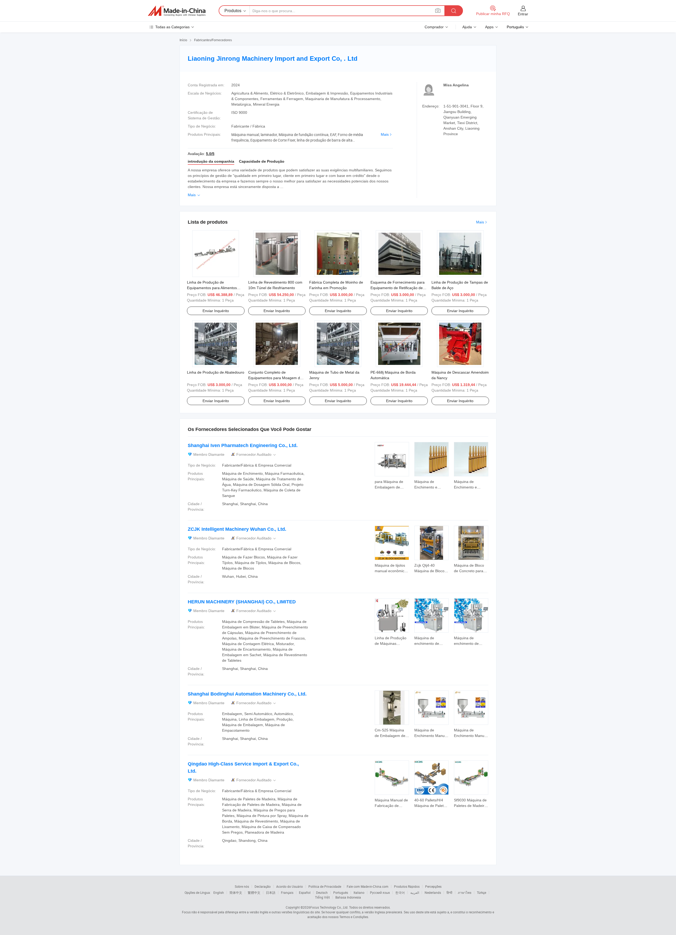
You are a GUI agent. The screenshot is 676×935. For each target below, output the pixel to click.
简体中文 (235, 892)
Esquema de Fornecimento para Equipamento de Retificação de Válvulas (397, 287)
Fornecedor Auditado (256, 454)
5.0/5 (210, 154)
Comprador (434, 27)
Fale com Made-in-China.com (367, 886)
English (218, 892)
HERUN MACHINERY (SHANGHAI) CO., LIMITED (242, 601)
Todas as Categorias (172, 27)
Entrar (523, 14)
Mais (385, 134)
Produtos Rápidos (407, 886)
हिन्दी (449, 892)
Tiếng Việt (322, 897)
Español (305, 892)
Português (340, 892)
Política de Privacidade (324, 886)
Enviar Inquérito (216, 311)
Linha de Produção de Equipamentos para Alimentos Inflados (212, 287)
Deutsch (322, 892)
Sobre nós (242, 886)
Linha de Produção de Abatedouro (215, 372)
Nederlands (433, 892)
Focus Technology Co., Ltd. (329, 907)
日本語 (270, 892)
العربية (414, 892)
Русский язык (380, 892)
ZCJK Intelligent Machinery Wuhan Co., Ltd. (237, 529)
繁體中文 (254, 892)
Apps (489, 27)
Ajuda (467, 27)
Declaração (263, 886)
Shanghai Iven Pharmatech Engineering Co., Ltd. (243, 445)
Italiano (359, 892)
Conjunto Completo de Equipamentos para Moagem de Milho (275, 378)
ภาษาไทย (464, 892)
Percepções (433, 886)
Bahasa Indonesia (348, 897)
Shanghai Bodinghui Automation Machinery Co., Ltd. (247, 694)
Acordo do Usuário (289, 886)
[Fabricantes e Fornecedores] (176, 10)
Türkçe (481, 892)
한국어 (400, 892)
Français (287, 892)
